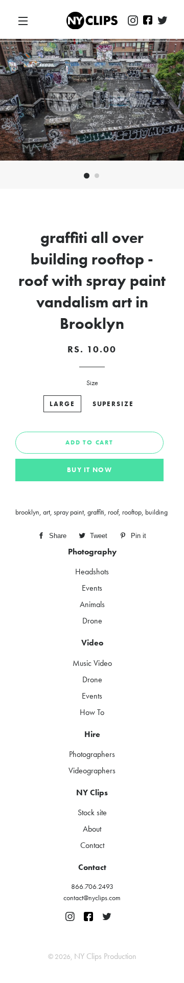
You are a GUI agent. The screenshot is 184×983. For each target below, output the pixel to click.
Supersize (113, 403)
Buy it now (89, 469)
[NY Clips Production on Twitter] (162, 21)
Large (62, 403)
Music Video (92, 663)
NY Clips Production (105, 956)
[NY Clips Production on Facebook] (147, 21)
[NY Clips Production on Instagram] (133, 21)
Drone (92, 620)
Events (92, 588)
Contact (92, 845)
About (92, 828)
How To (92, 712)
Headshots (92, 571)
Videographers (92, 770)
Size (92, 382)
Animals (92, 604)
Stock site (92, 812)
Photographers (92, 754)
